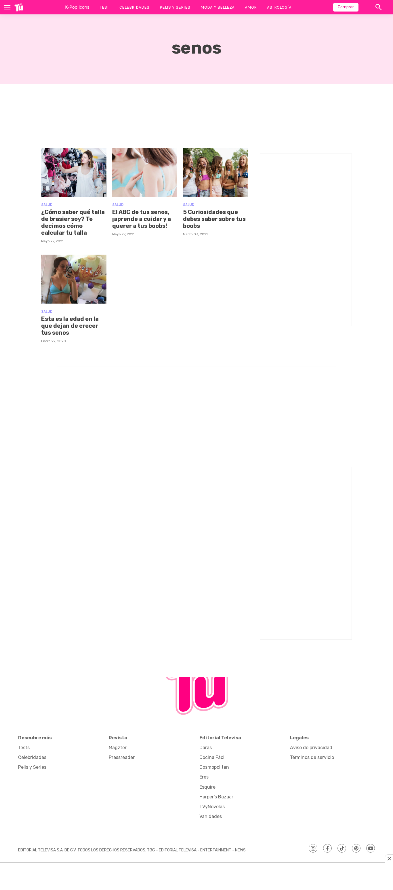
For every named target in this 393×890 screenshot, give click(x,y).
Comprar (346, 7)
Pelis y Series (175, 7)
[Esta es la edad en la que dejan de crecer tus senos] (73, 279)
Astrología (279, 7)
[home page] (18, 7)
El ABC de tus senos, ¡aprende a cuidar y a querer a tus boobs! (141, 219)
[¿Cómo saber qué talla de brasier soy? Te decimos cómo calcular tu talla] (73, 172)
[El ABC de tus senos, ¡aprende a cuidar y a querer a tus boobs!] (145, 172)
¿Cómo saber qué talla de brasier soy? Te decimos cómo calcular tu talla (73, 222)
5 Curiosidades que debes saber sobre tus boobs (214, 219)
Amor (251, 7)
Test (104, 7)
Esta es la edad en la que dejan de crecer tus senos (70, 325)
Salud (47, 204)
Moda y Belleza (217, 7)
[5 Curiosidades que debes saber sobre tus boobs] (215, 172)
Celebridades (134, 7)
